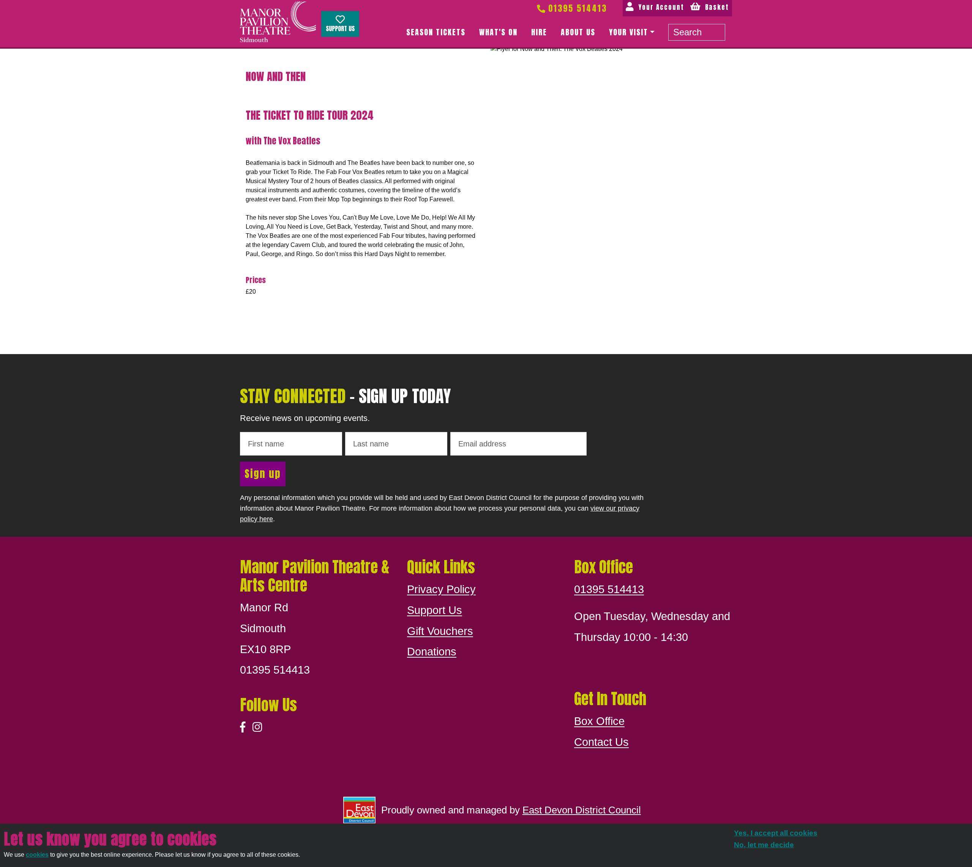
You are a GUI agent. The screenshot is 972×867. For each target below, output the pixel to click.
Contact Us (601, 742)
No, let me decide (764, 845)
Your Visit (628, 32)
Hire (539, 32)
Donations (431, 652)
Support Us (340, 28)
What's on (498, 32)
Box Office (599, 721)
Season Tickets (435, 32)
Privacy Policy (441, 589)
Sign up (263, 473)
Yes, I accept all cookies (775, 833)
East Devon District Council (581, 810)
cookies (37, 854)
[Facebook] (243, 727)
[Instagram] (257, 727)
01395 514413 (576, 8)
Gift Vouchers (440, 631)
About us (578, 32)
